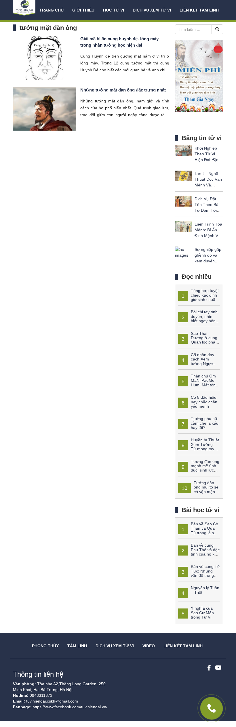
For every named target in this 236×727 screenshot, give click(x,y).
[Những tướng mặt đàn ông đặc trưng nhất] (44, 108)
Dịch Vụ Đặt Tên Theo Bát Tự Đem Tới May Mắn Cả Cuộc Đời (207, 210)
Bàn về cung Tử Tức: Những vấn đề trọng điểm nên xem (199, 573)
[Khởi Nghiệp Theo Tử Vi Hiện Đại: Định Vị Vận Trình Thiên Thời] (183, 150)
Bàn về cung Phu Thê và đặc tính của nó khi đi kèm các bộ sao (199, 552)
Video (148, 646)
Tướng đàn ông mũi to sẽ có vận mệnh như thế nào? (198, 489)
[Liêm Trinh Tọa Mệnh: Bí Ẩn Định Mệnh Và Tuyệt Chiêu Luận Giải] (183, 226)
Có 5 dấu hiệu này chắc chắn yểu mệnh (204, 402)
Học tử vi (113, 10)
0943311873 (41, 695)
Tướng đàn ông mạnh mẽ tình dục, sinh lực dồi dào (198, 468)
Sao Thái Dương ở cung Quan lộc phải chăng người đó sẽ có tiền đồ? (198, 342)
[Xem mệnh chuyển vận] (25, 10)
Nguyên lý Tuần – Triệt (205, 589)
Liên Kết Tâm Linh (183, 646)
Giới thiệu (83, 10)
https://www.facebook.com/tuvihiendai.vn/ (70, 707)
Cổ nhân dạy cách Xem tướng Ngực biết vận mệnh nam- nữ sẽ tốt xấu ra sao (196, 363)
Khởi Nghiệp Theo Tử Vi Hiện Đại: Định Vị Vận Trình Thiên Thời (208, 159)
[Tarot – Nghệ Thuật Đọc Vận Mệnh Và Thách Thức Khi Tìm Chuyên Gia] (183, 175)
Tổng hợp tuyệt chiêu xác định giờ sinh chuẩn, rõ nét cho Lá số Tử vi (198, 297)
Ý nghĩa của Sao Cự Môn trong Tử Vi (202, 612)
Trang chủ (51, 10)
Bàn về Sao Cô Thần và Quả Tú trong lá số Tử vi (198, 530)
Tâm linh (77, 646)
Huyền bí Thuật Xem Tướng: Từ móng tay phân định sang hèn (198, 446)
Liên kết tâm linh (199, 10)
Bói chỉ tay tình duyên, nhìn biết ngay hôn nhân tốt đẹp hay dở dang (198, 321)
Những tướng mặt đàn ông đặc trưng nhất (123, 89)
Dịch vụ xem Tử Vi (152, 10)
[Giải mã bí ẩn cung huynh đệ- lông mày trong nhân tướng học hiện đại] (44, 57)
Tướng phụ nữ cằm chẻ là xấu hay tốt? (204, 423)
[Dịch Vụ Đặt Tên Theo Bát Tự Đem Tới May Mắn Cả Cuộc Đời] (183, 201)
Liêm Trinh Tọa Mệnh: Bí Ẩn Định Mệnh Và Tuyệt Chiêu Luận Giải (208, 235)
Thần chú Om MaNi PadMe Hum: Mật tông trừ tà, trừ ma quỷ (198, 383)
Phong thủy (45, 646)
